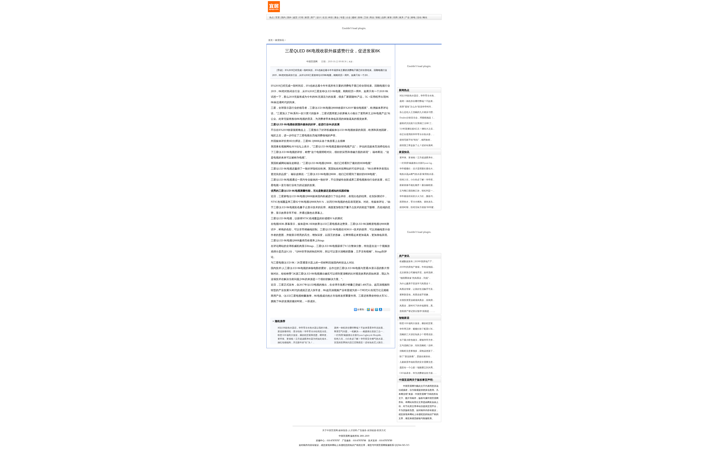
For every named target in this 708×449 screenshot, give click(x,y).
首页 (270, 40)
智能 (378, 17)
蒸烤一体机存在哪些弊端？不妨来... (417, 101)
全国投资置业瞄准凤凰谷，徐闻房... (417, 300)
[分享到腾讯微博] (376, 309)
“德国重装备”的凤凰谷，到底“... (415, 278)
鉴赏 (295, 17)
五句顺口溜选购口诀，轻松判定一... (417, 190)
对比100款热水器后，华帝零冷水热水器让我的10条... (303, 327)
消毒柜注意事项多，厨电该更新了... (417, 351)
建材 (354, 17)
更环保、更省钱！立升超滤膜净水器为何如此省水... (303, 339)
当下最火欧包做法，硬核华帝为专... (417, 340)
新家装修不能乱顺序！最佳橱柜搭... (417, 185)
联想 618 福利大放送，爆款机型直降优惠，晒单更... (303, 335)
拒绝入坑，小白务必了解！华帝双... (417, 179)
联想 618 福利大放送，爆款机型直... (417, 323)
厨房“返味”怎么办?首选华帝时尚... (416, 106)
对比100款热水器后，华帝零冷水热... (417, 95)
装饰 (360, 17)
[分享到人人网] (380, 309)
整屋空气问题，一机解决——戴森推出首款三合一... (359, 331)
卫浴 (366, 17)
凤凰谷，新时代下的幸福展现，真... (417, 305)
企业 (348, 17)
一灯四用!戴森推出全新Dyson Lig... (416, 163)
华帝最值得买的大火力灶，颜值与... (417, 196)
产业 (407, 17)
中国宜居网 (311, 61)
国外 (289, 17)
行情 (301, 17)
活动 (419, 17)
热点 (271, 17)
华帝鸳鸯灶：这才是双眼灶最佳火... (417, 168)
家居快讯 (279, 40)
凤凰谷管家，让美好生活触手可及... (417, 289)
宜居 (277, 17)
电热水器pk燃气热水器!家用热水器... (417, 174)
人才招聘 (352, 430)
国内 (283, 17)
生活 (324, 17)
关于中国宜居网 (330, 430)
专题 (342, 17)
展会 (336, 17)
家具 (401, 17)
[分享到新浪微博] (372, 309)
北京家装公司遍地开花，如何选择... (417, 272)
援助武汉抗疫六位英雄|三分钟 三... (416, 123)
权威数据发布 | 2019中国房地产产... (417, 261)
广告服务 (362, 430)
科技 (330, 17)
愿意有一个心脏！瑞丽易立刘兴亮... (417, 367)
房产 (313, 17)
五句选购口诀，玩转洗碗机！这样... (417, 345)
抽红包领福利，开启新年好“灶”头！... (296, 342)
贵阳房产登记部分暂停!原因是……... (417, 311)
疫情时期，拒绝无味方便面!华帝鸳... (417, 207)
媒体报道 (343, 430)
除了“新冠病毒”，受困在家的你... (416, 356)
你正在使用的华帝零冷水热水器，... (417, 134)
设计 (319, 17)
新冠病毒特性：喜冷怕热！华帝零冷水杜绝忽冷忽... (303, 331)
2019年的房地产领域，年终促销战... (417, 267)
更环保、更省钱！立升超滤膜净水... (417, 157)
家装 (389, 17)
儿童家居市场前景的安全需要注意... (417, 362)
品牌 (383, 17)
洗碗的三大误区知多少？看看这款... (417, 334)
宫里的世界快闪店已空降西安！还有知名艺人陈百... (359, 342)
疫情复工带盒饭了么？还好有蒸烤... (417, 145)
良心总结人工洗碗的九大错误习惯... (417, 112)
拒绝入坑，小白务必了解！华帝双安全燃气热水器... (359, 339)
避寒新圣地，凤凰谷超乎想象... (415, 294)
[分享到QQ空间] (368, 309)
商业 (372, 17)
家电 (413, 17)
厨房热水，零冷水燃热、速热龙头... (417, 201)
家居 (307, 17)
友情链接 (371, 430)
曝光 (425, 17)
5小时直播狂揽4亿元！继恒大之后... (417, 128)
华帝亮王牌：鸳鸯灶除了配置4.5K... (417, 329)
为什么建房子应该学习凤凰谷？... (416, 283)
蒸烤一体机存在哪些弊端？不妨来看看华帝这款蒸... (359, 327)
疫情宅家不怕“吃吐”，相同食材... (416, 140)
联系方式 (381, 430)
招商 (395, 17)
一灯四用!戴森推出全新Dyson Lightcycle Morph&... (358, 335)
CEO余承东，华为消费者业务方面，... (418, 373)
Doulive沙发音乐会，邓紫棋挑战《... (417, 117)
